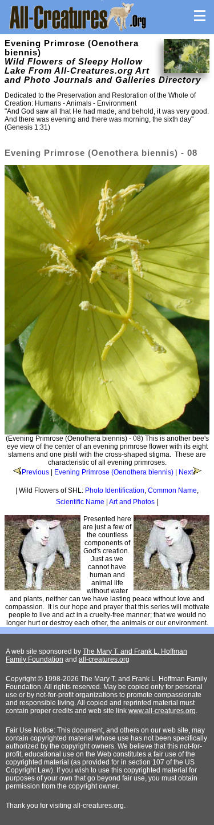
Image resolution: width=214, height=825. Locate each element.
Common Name (172, 490)
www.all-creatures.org (162, 711)
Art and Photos (132, 502)
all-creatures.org (104, 659)
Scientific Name (80, 502)
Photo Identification (114, 490)
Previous (35, 472)
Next (186, 472)
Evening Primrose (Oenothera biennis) (113, 472)
